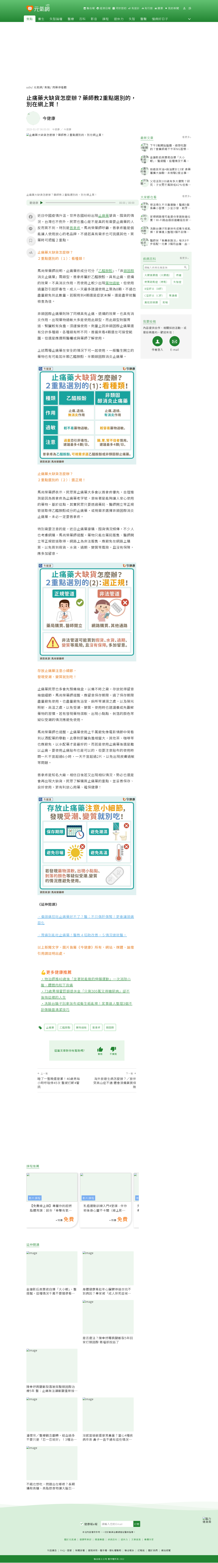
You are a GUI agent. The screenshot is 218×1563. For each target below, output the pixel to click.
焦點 (29, 19)
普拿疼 (75, 227)
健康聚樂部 (85, 1539)
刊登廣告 (52, 1550)
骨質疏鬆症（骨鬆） (156, 282)
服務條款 (93, 1550)
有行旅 (148, 8)
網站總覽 (166, 1550)
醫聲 (143, 19)
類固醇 (128, 270)
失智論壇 (56, 19)
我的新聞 (173, 8)
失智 (132, 19)
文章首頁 (136, 1539)
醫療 (71, 19)
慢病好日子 (160, 19)
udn (29, 87)
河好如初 (121, 8)
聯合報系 (129, 1550)
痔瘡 (179, 275)
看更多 (186, 137)
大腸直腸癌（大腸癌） (158, 275)
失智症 (177, 282)
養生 (41, 19)
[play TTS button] (41, 202)
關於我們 (153, 1550)
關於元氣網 (70, 1539)
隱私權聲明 (115, 1550)
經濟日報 (105, 8)
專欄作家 (149, 1539)
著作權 (103, 1550)
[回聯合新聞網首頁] (29, 8)
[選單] (190, 8)
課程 (105, 19)
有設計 (135, 8)
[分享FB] (30, 216)
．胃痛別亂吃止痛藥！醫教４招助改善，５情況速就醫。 (82, 934)
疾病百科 (112, 1539)
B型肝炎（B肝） (154, 288)
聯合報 (90, 8)
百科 (82, 19)
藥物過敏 (112, 282)
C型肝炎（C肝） (154, 295)
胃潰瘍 (173, 295)
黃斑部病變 (151, 302)
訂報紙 (141, 1550)
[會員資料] (184, 8)
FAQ (62, 1550)
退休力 (119, 19)
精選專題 (99, 1539)
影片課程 (35, 1198)
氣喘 (165, 302)
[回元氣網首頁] (41, 8)
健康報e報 (91, 1524)
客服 (69, 1550)
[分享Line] (30, 228)
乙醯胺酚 (105, 270)
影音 (94, 19)
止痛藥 (103, 215)
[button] (189, 18)
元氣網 (38, 87)
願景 (160, 8)
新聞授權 (80, 1550)
